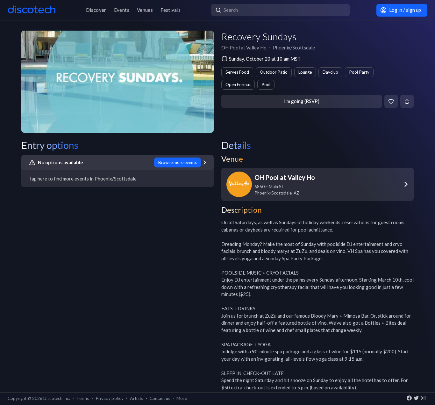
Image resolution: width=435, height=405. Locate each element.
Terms (82, 398)
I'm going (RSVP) (301, 101)
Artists (136, 398)
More (181, 398)
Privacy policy (110, 398)
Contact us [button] (160, 398)
